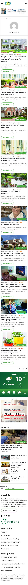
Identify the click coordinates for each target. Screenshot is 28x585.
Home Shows (5, 535)
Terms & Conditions (7, 560)
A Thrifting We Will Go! (10, 224)
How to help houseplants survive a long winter (11, 352)
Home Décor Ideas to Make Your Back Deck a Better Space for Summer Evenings (12, 448)
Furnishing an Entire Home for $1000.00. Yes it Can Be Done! (13, 254)
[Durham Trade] (8, 3)
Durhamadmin (14, 32)
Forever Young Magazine (9, 545)
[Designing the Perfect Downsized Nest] (5, 479)
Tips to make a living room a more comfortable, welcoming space (18, 464)
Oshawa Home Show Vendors (11, 542)
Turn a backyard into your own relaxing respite (13, 93)
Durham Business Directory (10, 539)
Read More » (7, 71)
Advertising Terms (7, 570)
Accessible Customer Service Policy (12, 564)
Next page (21, 368)
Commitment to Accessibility (10, 567)
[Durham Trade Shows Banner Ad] (14, 11)
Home (3, 19)
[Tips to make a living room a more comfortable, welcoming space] (5, 464)
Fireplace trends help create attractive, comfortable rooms (13, 285)
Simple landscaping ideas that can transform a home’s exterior (13, 59)
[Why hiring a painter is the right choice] (5, 472)
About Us (4, 532)
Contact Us (5, 549)
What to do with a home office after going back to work (13, 318)
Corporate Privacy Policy (9, 557)
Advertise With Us (9, 510)
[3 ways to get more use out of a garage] (5, 457)
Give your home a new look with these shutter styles (14, 159)
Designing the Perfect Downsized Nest (17, 477)
